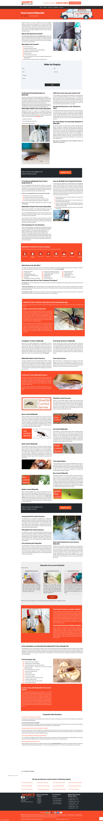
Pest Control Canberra (57, 800)
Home (41, 7)
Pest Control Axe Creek (42, 782)
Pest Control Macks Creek (75, 786)
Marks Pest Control (31, 819)
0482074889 (56, 3)
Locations (45, 7)
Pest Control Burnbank (26, 786)
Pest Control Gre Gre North (59, 789)
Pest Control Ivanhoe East (43, 786)
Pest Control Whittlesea (58, 786)
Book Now (52, 597)
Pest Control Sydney (57, 802)
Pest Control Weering (74, 789)
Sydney (39, 803)
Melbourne (40, 801)
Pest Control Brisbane (57, 798)
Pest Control (26, 15)
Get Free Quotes (65, 172)
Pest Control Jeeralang (26, 782)
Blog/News (56, 7)
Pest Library (50, 7)
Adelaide (39, 797)
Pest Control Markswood (43, 789)
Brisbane (39, 799)
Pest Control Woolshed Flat (75, 782)
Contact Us (61, 7)
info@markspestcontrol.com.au (27, 801)
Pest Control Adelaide (57, 803)
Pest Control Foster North (59, 782)
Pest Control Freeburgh (27, 789)
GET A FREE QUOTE (75, 3)
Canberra (39, 800)
